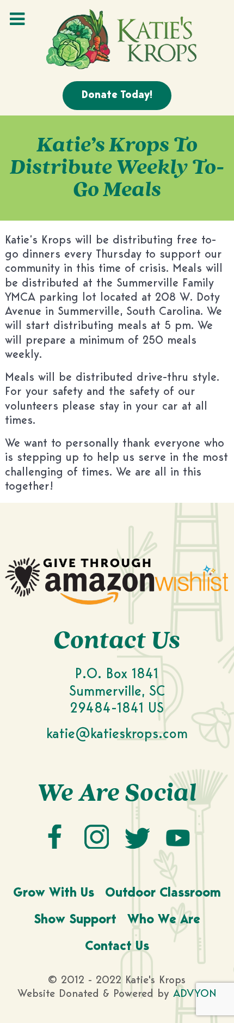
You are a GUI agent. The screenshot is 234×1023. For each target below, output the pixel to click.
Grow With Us (53, 893)
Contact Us (117, 947)
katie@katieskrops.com (117, 734)
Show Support (75, 920)
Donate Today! (117, 95)
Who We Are (163, 920)
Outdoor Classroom (163, 893)
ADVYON (195, 994)
